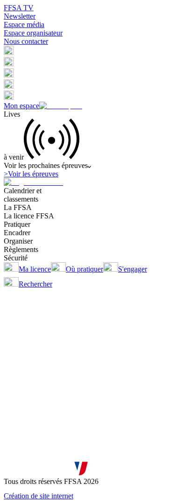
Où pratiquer (84, 269)
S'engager (132, 269)
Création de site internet (38, 496)
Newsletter (19, 16)
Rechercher (35, 284)
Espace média (24, 24)
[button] (9, 52)
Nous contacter (26, 41)
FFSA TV (19, 8)
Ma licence (35, 269)
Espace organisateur (33, 33)
